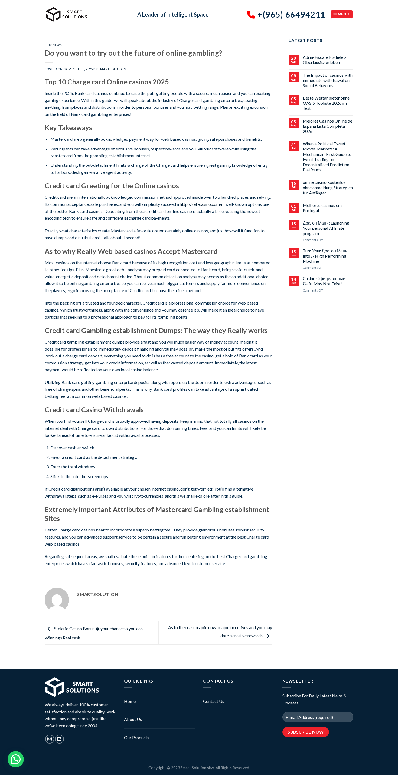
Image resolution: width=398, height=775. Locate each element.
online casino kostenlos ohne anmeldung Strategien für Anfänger (328, 187)
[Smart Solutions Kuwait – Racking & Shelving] (87, 14)
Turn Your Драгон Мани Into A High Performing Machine (325, 256)
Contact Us (213, 701)
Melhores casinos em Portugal (322, 208)
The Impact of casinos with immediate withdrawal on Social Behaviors (328, 80)
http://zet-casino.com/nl (202, 204)
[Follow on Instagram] (49, 739)
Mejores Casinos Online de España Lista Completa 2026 (327, 126)
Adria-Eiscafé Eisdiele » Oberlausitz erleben (324, 60)
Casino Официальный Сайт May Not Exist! (324, 281)
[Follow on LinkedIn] (59, 739)
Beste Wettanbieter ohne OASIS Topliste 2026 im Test (326, 103)
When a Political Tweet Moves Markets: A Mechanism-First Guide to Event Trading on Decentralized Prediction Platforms (327, 156)
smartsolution (112, 69)
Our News (53, 45)
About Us (133, 719)
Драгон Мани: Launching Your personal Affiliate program (326, 228)
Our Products (136, 737)
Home (130, 701)
